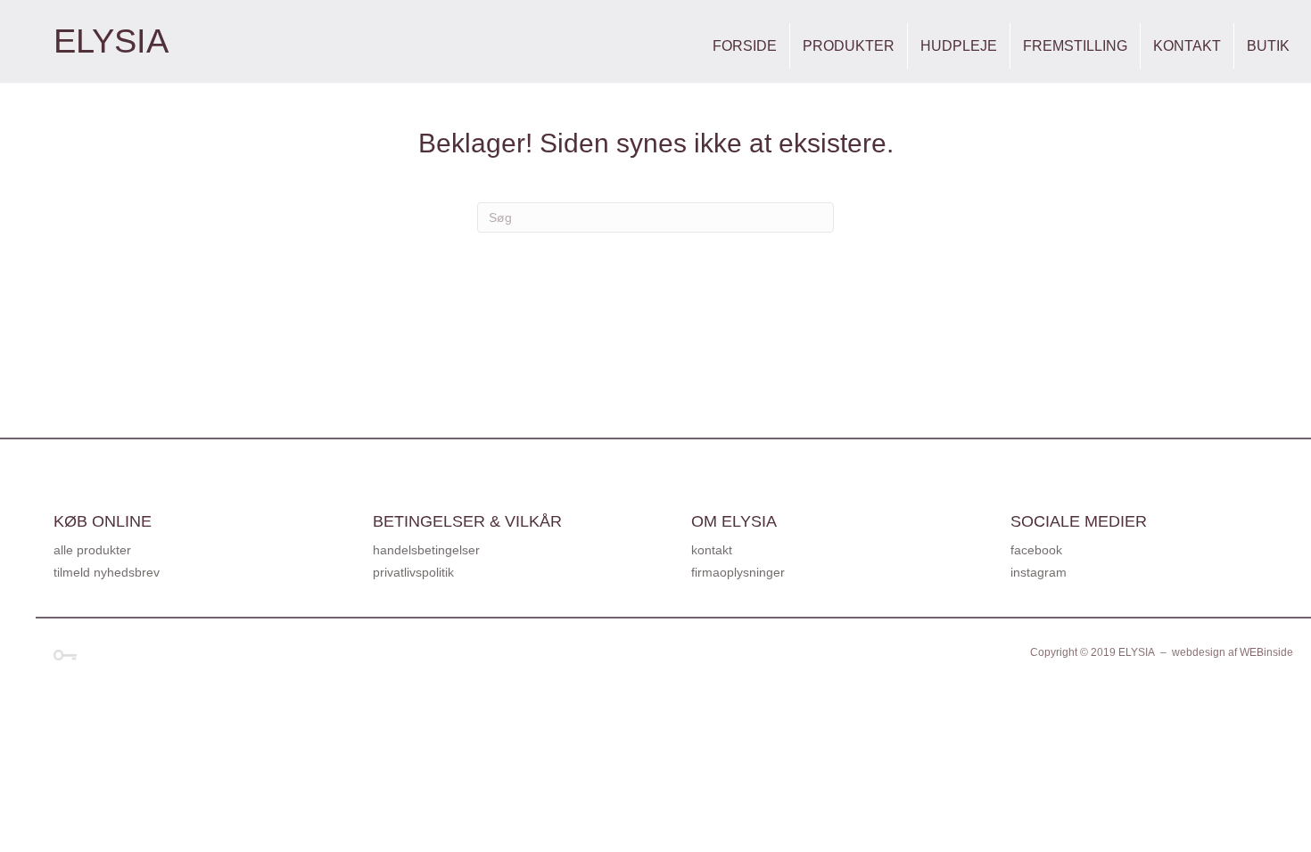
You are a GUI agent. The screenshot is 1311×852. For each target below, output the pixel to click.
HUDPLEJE (958, 45)
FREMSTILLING (1075, 45)
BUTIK (1268, 45)
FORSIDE (745, 45)
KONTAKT (1187, 45)
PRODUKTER (849, 45)
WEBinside (1266, 652)
